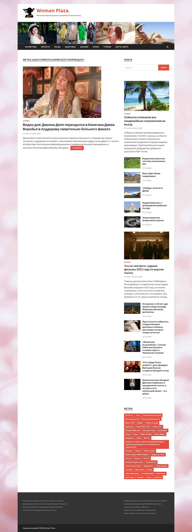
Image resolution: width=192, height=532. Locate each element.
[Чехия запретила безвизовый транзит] (132, 226)
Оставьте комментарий (32, 133)
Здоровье (70, 47)
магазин (140, 477)
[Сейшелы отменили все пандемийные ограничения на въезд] (146, 111)
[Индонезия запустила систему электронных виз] (132, 167)
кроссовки (129, 477)
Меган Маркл (159, 434)
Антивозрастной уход (152, 415)
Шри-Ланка (139, 470)
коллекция (160, 473)
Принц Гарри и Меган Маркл (137, 454)
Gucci (138, 415)
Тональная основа (133, 466)
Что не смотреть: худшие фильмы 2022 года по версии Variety (144, 269)
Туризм (107, 47)
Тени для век (151, 462)
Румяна (137, 458)
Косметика (31, 47)
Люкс (136, 434)
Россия (128, 458)
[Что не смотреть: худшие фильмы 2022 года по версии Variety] (146, 260)
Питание (128, 451)
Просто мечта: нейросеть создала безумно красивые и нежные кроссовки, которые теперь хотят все (155, 327)
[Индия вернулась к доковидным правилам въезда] (132, 212)
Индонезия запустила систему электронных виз (153, 161)
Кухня (96, 47)
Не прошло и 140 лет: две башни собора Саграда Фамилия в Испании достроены (155, 308)
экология (158, 477)
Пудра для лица (157, 454)
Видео (140, 423)
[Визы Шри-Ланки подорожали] (132, 182)
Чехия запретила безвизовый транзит (153, 219)
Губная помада (152, 423)
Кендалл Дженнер (132, 430)
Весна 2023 (130, 423)
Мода (57, 47)
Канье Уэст (157, 427)
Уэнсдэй (128, 470)
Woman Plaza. (53, 10)
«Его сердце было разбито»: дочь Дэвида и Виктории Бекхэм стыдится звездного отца (155, 366)
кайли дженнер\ (132, 473)
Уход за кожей (161, 466)
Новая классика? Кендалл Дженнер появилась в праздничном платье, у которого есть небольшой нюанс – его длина (155, 387)
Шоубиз (84, 47)
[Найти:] (146, 67)
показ (148, 477)
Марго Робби (146, 434)
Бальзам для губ (132, 419)
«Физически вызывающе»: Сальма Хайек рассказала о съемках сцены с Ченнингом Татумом (154, 347)
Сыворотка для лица (134, 462)
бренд (149, 470)
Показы (138, 451)
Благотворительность (151, 419)
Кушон (128, 434)
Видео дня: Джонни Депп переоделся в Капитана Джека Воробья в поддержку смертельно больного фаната (69, 127)
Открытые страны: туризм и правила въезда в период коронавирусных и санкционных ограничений (144, 444)
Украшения (148, 466)
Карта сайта (121, 47)
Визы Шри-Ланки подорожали (151, 174)
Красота (45, 47)
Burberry (129, 415)
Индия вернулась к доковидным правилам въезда (154, 205)
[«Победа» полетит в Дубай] (132, 197)
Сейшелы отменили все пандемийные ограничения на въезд (144, 120)
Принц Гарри (149, 451)
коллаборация (147, 473)
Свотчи (146, 458)
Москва (147, 438)
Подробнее (77, 148)
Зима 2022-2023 (143, 427)
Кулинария (162, 430)
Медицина (129, 438)
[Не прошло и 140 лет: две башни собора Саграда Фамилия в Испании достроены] (132, 313)
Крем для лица (149, 430)
